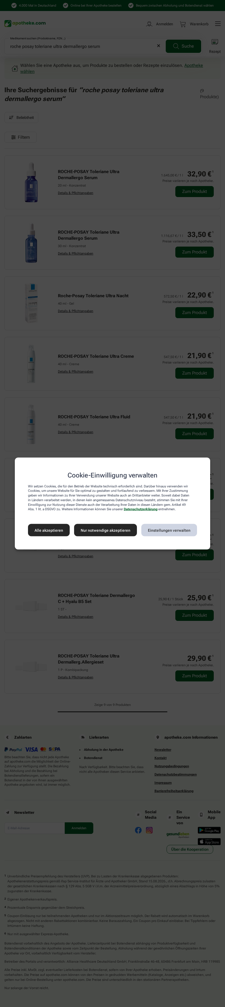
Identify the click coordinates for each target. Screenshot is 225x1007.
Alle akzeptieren (49, 530)
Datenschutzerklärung (141, 509)
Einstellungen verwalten (169, 530)
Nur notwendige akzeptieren (105, 530)
